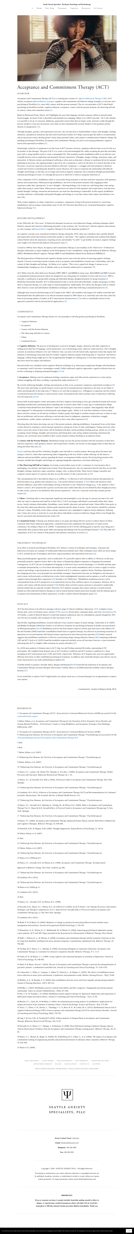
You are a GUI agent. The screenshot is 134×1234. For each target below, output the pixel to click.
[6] (88, 229)
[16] (113, 385)
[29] (106, 521)
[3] (46, 143)
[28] (58, 516)
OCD (96, 609)
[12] (65, 301)
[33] (54, 579)
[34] (56, 585)
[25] (88, 482)
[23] (100, 460)
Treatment (62, 8)
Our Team (50, 8)
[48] (63, 660)
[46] (97, 637)
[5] (35, 208)
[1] (51, 110)
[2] (39, 127)
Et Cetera (98, 8)
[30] (101, 530)
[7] (66, 243)
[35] (95, 594)
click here (75, 1138)
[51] (26, 670)
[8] (104, 253)
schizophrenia (107, 612)
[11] (78, 298)
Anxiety (20, 451)
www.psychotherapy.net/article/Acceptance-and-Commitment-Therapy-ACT (47, 738)
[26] (24, 493)
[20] (86, 419)
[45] (96, 634)
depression (102, 276)
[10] (106, 288)
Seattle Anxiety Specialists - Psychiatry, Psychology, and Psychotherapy (67, 4)
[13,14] (61, 371)
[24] (91, 474)
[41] (49, 615)
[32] (94, 554)
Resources (86, 8)
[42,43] (39, 628)
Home (39, 8)
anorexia (64, 612)
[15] (76, 380)
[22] (40, 446)
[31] (86, 532)
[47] (74, 643)
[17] (50, 391)
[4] (99, 175)
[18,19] (36, 397)
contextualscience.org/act (27, 716)
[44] (113, 628)
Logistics (74, 8)
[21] (111, 430)
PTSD (58, 612)
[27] (62, 501)
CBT (64, 558)
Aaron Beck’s (40, 229)
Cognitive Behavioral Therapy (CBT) (92, 98)
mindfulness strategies (45, 101)
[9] (94, 267)
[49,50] (73, 665)
